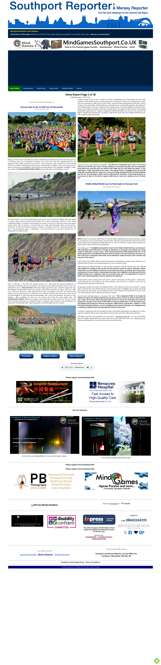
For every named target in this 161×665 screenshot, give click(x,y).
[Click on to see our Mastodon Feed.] (141, 534)
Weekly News (41, 88)
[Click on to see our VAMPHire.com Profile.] (136, 534)
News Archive (53, 88)
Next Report (76, 356)
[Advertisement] (80, 68)
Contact (79, 88)
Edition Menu (50, 356)
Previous (26, 356)
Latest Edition (14, 88)
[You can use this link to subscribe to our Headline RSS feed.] (32, 505)
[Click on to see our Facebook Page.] (130, 534)
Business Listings (67, 88)
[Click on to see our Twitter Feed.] (125, 534)
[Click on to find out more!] (116, 402)
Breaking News (28, 88)
